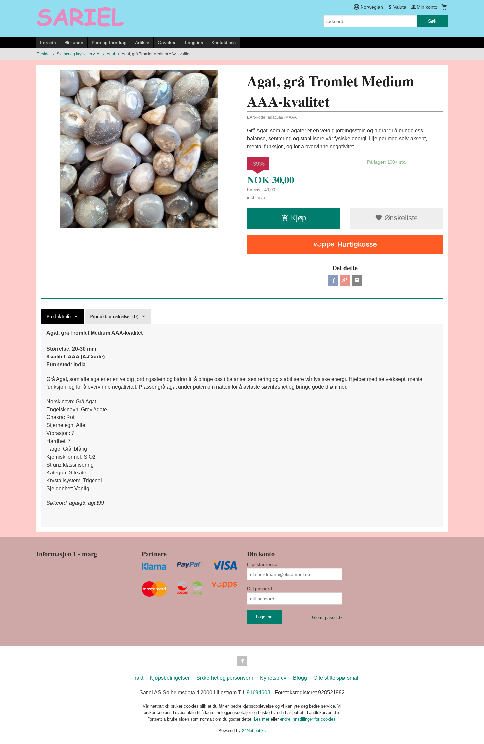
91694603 (258, 692)
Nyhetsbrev (273, 678)
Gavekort (167, 42)
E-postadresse (262, 564)
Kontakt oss (223, 42)
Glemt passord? (327, 617)
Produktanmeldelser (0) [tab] (114, 316)
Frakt (137, 678)
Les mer (262, 719)
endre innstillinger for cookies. (308, 719)
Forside (48, 42)
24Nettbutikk (254, 730)
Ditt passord (259, 588)
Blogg (300, 678)
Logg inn (194, 42)
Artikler (142, 42)
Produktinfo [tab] (58, 316)
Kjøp (298, 218)
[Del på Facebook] (333, 280)
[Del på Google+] (345, 280)
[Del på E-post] (357, 280)
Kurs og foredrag (109, 42)
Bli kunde (73, 42)
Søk (432, 21)
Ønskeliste (400, 218)
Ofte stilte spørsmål (335, 678)
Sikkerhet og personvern (224, 678)
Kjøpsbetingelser (170, 678)
